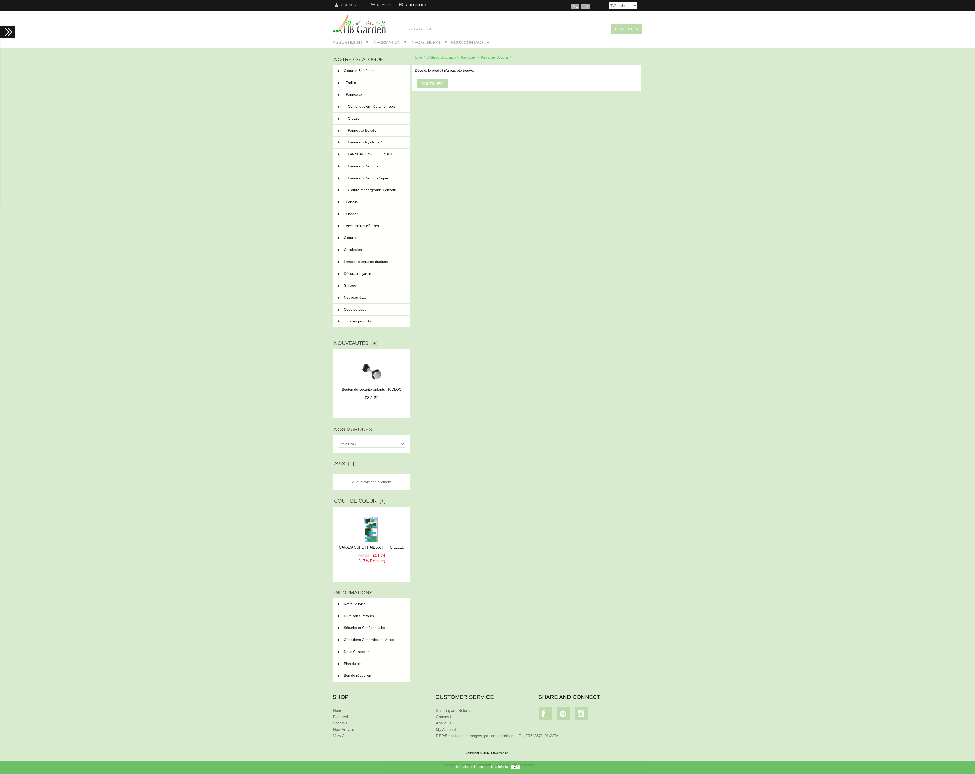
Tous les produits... (359, 321)
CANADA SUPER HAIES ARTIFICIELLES (371, 547)
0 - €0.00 (384, 5)
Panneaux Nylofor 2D (376, 142)
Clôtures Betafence (441, 57)
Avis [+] (344, 463)
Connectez (352, 5)
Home (417, 57)
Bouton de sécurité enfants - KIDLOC (371, 389)
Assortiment (348, 42)
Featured (340, 717)
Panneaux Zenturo (376, 166)
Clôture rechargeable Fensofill (376, 190)
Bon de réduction (357, 676)
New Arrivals (343, 729)
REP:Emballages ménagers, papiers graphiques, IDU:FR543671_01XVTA (497, 736)
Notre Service (355, 604)
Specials (340, 723)
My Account (446, 729)
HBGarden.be (499, 752)
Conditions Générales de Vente (369, 640)
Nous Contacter (470, 42)
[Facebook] (545, 715)
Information (386, 42)
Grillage (374, 285)
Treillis (375, 83)
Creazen (376, 118)
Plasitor (375, 214)
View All (339, 736)
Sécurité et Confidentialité (364, 628)
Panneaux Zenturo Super (376, 178)
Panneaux (468, 57)
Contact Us (445, 717)
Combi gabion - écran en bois (376, 106)
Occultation (374, 250)
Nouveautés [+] (356, 343)
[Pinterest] (563, 715)
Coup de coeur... (357, 309)
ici (507, 767)
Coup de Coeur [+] (360, 501)
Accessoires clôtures (375, 226)
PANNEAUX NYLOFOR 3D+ (376, 154)
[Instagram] (581, 715)
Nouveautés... (355, 297)
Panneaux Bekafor (376, 130)
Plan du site (353, 664)
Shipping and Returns (454, 710)
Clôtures (374, 238)
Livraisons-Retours (359, 616)
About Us (443, 723)
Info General (426, 42)
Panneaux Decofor (494, 57)
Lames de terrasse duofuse (374, 262)
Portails (375, 202)
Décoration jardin (374, 274)
